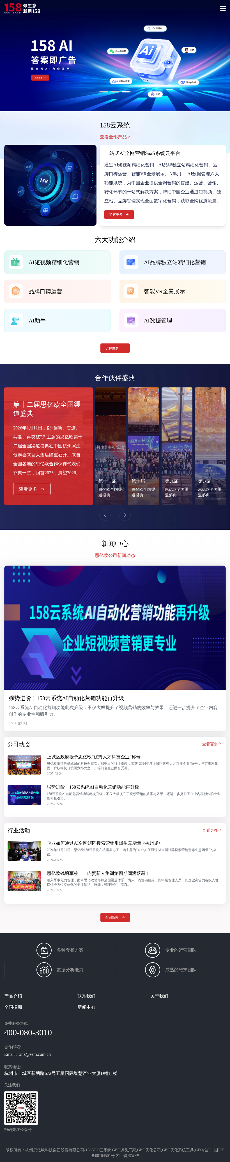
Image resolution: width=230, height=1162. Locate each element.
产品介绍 (13, 996)
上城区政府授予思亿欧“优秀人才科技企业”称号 (94, 756)
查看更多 (28, 489)
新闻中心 (86, 1007)
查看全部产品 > (115, 136)
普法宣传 (131, 1156)
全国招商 (13, 1007)
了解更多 (49, 84)
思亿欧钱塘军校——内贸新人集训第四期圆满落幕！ (98, 873)
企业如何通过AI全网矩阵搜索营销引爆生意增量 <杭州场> (104, 843)
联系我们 (86, 996)
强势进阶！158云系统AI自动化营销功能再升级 (66, 698)
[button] (6, 55)
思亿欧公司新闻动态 (115, 555)
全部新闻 (112, 917)
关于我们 (159, 996)
